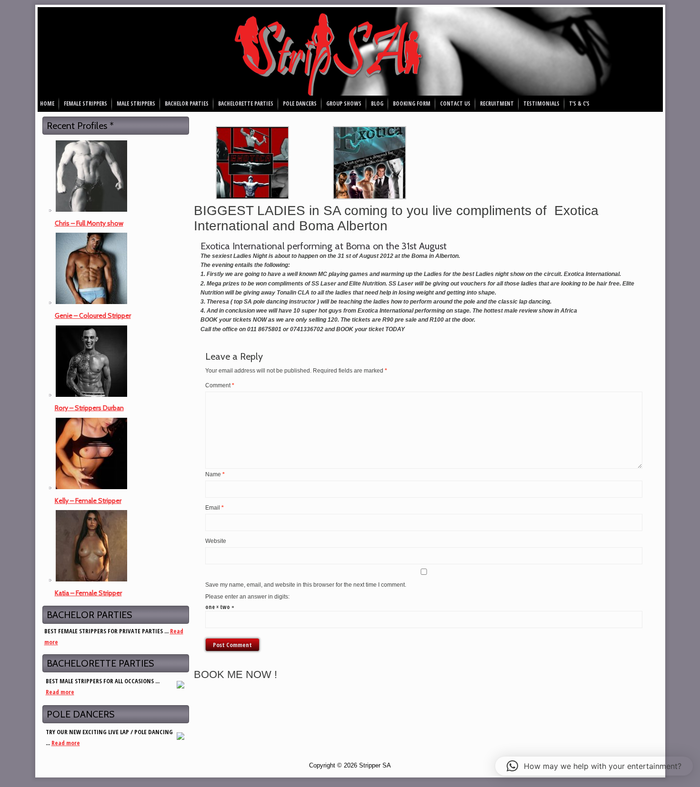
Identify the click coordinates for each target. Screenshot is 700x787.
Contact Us (455, 103)
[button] (594, 766)
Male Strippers (136, 103)
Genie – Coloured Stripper (93, 315)
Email (214, 507)
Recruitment (497, 103)
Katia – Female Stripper (88, 593)
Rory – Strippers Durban (89, 407)
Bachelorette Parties (245, 103)
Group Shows (343, 103)
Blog (377, 103)
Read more (60, 692)
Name (215, 474)
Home (47, 103)
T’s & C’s (579, 103)
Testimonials (541, 103)
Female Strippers (85, 103)
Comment (219, 385)
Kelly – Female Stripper (88, 500)
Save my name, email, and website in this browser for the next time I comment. (305, 584)
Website (215, 541)
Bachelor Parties (187, 103)
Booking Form (411, 103)
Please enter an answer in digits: (247, 596)
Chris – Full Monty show (89, 223)
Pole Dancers (300, 103)
